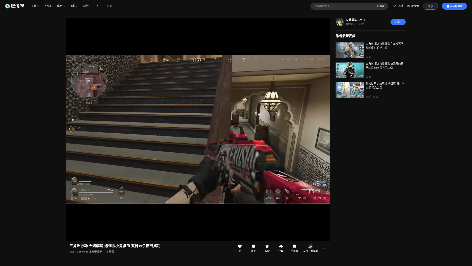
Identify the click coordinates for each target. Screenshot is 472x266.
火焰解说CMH (355, 19)
